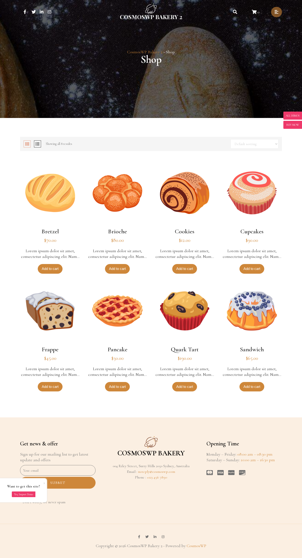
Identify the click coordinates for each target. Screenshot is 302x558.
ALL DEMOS (293, 115)
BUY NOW (292, 124)
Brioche (117, 231)
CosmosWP (196, 545)
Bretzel (50, 231)
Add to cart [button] (50, 269)
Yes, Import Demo (23, 494)
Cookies (184, 231)
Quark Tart (185, 349)
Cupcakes (252, 231)
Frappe (50, 349)
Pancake (117, 349)
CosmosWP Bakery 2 (151, 17)
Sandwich (252, 349)
